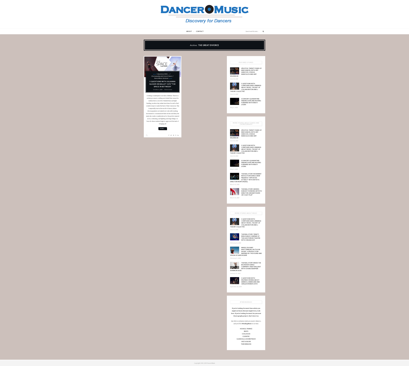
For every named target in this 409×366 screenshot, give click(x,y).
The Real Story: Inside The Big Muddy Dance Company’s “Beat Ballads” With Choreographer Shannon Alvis (245, 266)
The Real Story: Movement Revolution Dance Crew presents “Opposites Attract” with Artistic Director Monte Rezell (245, 177)
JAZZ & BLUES (246, 341)
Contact (200, 31)
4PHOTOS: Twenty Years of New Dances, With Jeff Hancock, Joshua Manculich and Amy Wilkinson (246, 72)
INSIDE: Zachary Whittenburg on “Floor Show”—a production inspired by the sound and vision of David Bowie (246, 251)
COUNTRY (246, 336)
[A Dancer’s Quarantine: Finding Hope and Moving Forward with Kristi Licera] (234, 101)
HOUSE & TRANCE (246, 329)
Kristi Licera (168, 89)
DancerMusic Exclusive (161, 78)
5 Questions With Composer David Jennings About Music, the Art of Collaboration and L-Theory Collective (245, 87)
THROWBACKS (246, 344)
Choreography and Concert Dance (161, 76)
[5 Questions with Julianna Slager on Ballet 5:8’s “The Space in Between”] (162, 67)
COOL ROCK (246, 334)
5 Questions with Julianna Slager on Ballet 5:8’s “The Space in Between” (162, 84)
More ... (162, 128)
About (189, 31)
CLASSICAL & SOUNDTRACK (246, 339)
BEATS (246, 331)
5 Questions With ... (163, 74)
